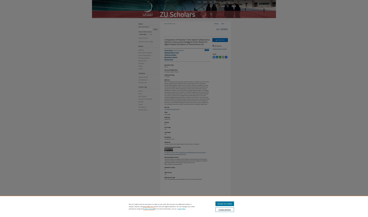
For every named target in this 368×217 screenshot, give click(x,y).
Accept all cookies (225, 203)
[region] (184, 206)
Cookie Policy (181, 209)
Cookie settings (149, 209)
